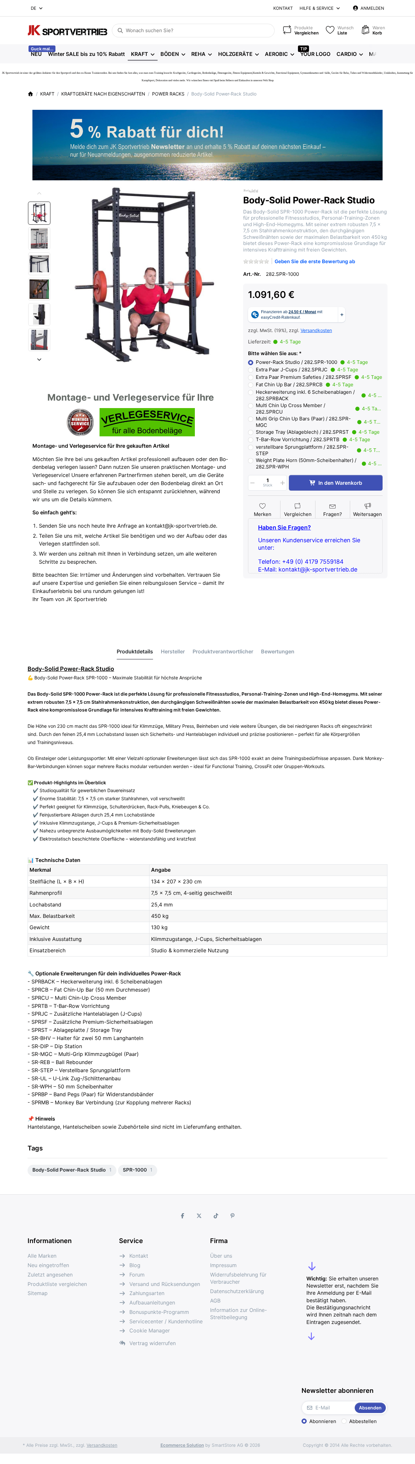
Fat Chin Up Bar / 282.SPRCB (304, 384)
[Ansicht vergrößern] (144, 276)
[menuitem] (36, 53)
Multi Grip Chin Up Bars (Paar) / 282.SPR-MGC (319, 422)
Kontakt (283, 8)
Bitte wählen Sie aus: (273, 353)
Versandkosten (316, 330)
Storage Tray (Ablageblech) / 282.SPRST (318, 432)
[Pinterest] (233, 1216)
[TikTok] (216, 1216)
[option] (39, 213)
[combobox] (37, 8)
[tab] (135, 652)
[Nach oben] (39, 193)
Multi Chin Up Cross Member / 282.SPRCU (319, 408)
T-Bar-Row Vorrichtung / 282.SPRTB (313, 439)
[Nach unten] (39, 359)
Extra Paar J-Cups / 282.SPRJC (307, 369)
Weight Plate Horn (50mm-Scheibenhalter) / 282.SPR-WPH (319, 463)
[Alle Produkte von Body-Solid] (251, 190)
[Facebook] (182, 1216)
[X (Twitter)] (199, 1216)
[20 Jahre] (207, 143)
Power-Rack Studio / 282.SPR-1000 (312, 362)
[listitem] (144, 276)
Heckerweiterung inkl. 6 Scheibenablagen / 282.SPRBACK (319, 395)
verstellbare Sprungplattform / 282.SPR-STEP (319, 450)
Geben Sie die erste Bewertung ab (315, 261)
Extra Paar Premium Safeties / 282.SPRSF (319, 377)
